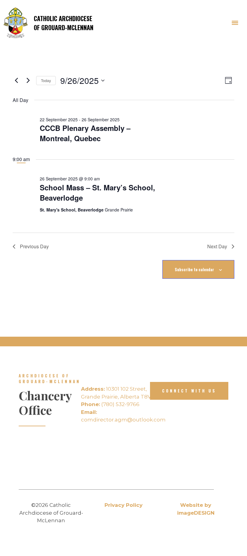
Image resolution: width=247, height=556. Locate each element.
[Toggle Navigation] (235, 23)
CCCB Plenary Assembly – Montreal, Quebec (85, 133)
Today (46, 80)
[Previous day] (16, 80)
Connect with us (189, 391)
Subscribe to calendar (194, 269)
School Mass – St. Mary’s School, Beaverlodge (97, 192)
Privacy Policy (123, 505)
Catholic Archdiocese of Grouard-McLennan (63, 23)
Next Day (217, 246)
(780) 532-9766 (110, 404)
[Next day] (28, 80)
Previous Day (34, 246)
